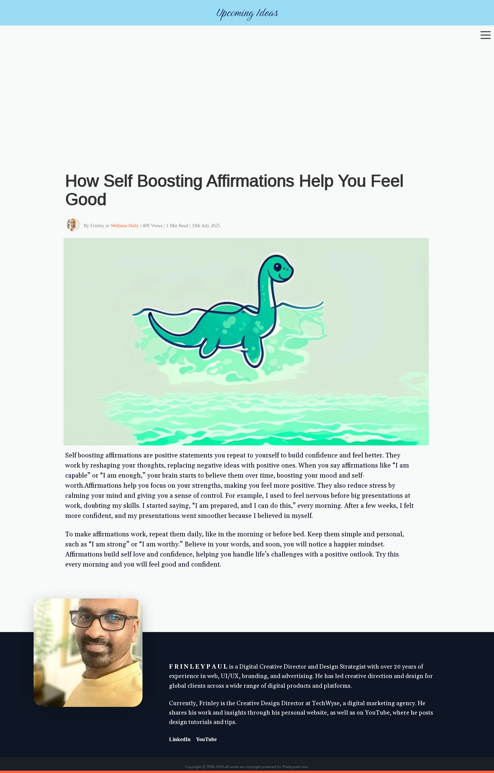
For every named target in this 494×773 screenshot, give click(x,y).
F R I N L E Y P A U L (198, 667)
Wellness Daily (125, 225)
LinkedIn (180, 739)
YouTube (206, 739)
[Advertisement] (247, 93)
